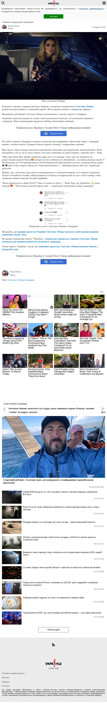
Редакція (5, 682)
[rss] (53, 644)
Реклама (5, 677)
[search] (3, 3)
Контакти (6, 686)
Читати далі (53, 629)
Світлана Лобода (85, 106)
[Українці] (53, 3)
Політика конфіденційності (13, 673)
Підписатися (56, 133)
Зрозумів (53, 16)
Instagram (30, 280)
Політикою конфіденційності (91, 9)
